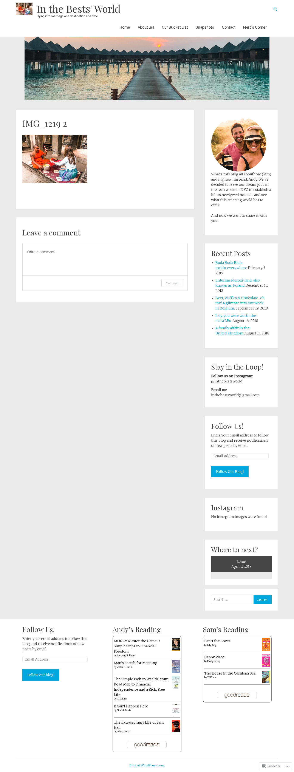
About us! (146, 27)
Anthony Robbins (126, 655)
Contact (228, 27)
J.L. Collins (122, 698)
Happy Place (214, 657)
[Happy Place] (266, 666)
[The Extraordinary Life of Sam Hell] (176, 731)
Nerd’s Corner (255, 27)
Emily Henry (213, 661)
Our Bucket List (175, 27)
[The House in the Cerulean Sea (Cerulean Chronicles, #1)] (266, 682)
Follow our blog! (40, 675)
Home (124, 27)
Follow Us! (227, 425)
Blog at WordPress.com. (147, 765)
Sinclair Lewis (124, 710)
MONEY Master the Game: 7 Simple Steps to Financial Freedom (137, 646)
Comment (172, 283)
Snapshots (205, 27)
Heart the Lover (217, 641)
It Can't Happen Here (131, 706)
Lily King (211, 645)
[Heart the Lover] (266, 649)
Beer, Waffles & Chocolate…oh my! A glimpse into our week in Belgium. (240, 303)
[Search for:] (232, 599)
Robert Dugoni (124, 731)
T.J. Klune (211, 677)
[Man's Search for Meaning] (176, 672)
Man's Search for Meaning (135, 663)
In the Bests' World (79, 8)
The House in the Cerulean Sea (229, 673)
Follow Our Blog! (230, 471)
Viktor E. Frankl (124, 667)
